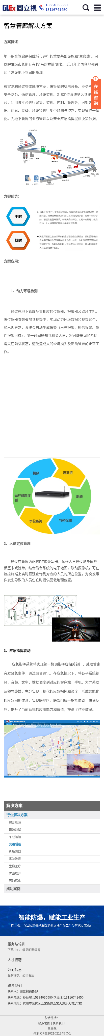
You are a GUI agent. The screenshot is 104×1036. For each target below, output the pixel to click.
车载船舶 (15, 837)
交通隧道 (15, 844)
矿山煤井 (15, 873)
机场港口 (15, 851)
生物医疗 (15, 866)
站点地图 (44, 1023)
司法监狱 (15, 830)
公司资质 (28, 975)
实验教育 (15, 859)
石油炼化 (15, 881)
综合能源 (15, 822)
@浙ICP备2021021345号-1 (52, 1033)
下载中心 (14, 950)
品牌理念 (14, 975)
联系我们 (59, 1023)
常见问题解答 (31, 950)
